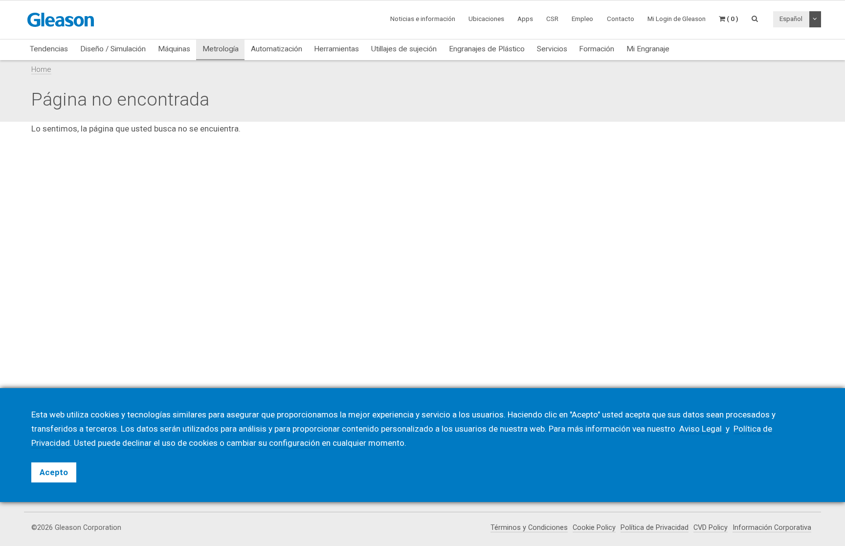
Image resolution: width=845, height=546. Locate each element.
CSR (552, 18)
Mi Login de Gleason (676, 18)
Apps (525, 18)
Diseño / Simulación (113, 48)
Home (41, 69)
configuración (294, 443)
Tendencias (49, 48)
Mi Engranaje (647, 48)
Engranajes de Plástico (487, 48)
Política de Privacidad (655, 528)
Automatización (276, 48)
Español (790, 18)
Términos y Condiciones (529, 528)
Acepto (54, 472)
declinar (137, 443)
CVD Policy (710, 528)
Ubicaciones (486, 18)
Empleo (582, 18)
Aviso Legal (701, 429)
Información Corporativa (772, 528)
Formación (596, 48)
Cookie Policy (594, 528)
